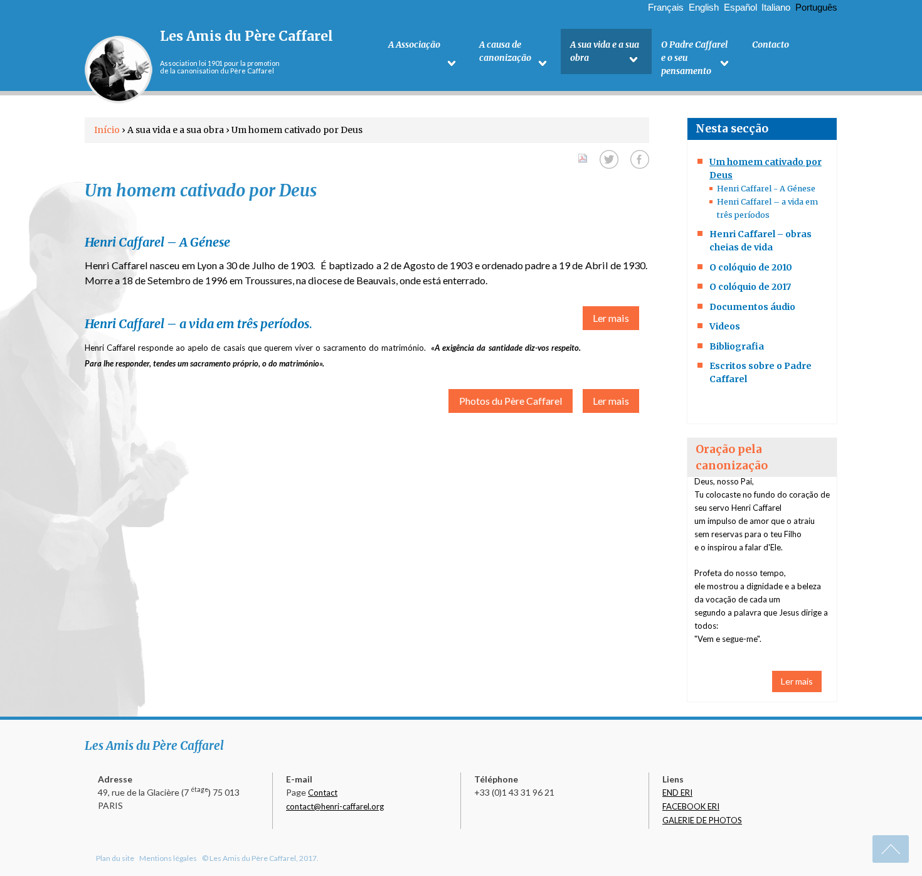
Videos (724, 326)
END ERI (677, 793)
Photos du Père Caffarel (511, 401)
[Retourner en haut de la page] (890, 849)
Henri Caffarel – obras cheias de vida (760, 240)
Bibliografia (736, 346)
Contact (322, 793)
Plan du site (115, 858)
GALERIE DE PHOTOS (702, 820)
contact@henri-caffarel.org (335, 806)
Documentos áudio (752, 306)
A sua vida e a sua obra (604, 51)
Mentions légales (168, 858)
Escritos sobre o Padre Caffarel (760, 372)
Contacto (770, 44)
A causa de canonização (505, 51)
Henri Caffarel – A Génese (157, 242)
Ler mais (611, 318)
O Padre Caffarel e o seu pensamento (694, 58)
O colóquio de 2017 (750, 286)
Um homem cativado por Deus (765, 168)
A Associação (414, 44)
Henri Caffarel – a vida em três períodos (197, 323)
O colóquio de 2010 (750, 267)
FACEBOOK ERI (690, 806)
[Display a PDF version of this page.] (583, 157)
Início (107, 130)
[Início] (118, 70)
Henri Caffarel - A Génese (766, 188)
